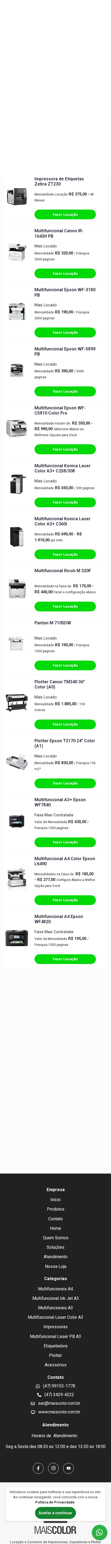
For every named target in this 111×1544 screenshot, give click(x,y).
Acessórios (56, 1364)
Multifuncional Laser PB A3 (55, 1336)
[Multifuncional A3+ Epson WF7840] (16, 822)
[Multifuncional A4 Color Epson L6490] (16, 880)
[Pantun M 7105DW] (16, 645)
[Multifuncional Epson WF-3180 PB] (16, 312)
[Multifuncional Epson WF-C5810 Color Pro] (16, 429)
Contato (55, 1218)
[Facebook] (38, 1468)
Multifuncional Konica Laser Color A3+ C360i (62, 521)
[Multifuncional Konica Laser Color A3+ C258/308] (16, 485)
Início (55, 1199)
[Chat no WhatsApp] (99, 1532)
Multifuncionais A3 (55, 1307)
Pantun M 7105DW (52, 622)
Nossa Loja (55, 1266)
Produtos (55, 1209)
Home (55, 1228)
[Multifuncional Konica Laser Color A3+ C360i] (16, 538)
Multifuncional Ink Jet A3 (55, 1298)
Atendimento (56, 1256)
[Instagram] (53, 1468)
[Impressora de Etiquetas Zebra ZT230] (16, 197)
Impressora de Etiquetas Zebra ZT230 (59, 181)
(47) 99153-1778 (58, 1386)
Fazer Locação (65, 215)
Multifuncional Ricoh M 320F (62, 570)
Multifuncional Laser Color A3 (55, 1317)
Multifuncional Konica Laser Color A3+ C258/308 (62, 468)
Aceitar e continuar (55, 1513)
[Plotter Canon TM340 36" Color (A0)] (16, 704)
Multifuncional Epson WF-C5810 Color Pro (60, 410)
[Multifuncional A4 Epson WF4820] (16, 938)
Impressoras (55, 1326)
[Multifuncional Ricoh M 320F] (16, 589)
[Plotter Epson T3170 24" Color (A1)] (16, 763)
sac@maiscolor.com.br (58, 1403)
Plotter (55, 1355)
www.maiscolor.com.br (58, 1411)
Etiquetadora (55, 1345)
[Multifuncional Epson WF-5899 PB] (16, 371)
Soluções (55, 1247)
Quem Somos (55, 1237)
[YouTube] (68, 1468)
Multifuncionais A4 (55, 1288)
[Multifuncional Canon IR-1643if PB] (16, 253)
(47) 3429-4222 (58, 1394)
